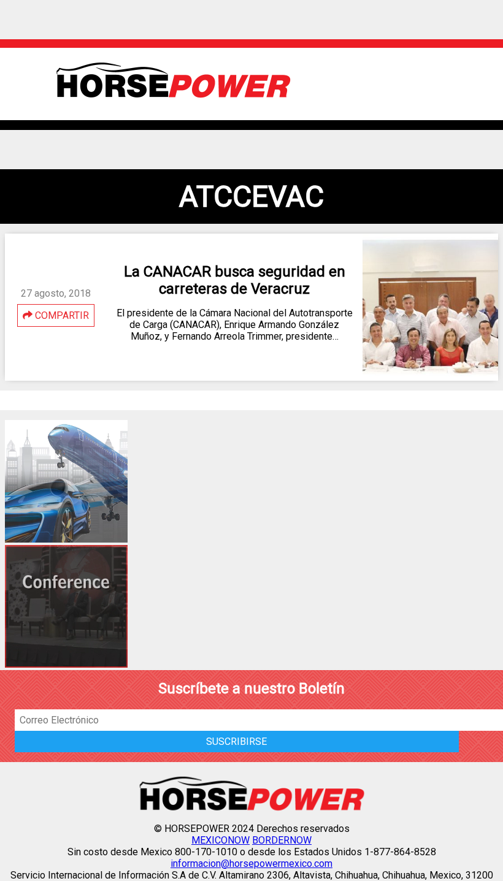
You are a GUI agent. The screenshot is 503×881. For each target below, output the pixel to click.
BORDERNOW (282, 840)
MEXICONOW (220, 840)
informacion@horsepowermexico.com (251, 863)
